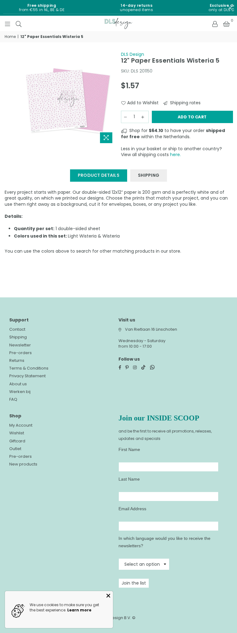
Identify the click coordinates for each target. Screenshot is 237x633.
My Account (20, 425)
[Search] (18, 23)
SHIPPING (148, 175)
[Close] (108, 596)
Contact (17, 329)
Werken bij (20, 392)
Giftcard (17, 441)
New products (23, 464)
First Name (129, 449)
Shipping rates (185, 103)
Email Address (132, 508)
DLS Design (132, 54)
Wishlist (16, 433)
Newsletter (20, 345)
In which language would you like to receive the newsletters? (164, 542)
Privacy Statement (27, 376)
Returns (16, 360)
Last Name (129, 479)
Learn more (79, 610)
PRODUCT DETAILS (98, 175)
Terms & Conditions (28, 368)
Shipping (18, 337)
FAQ (13, 399)
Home (10, 36)
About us (18, 384)
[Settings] (214, 23)
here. (175, 154)
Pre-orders (20, 353)
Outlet (15, 449)
